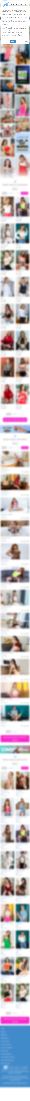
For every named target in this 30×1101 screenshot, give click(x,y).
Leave (26, 41)
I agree (13, 41)
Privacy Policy (7, 35)
